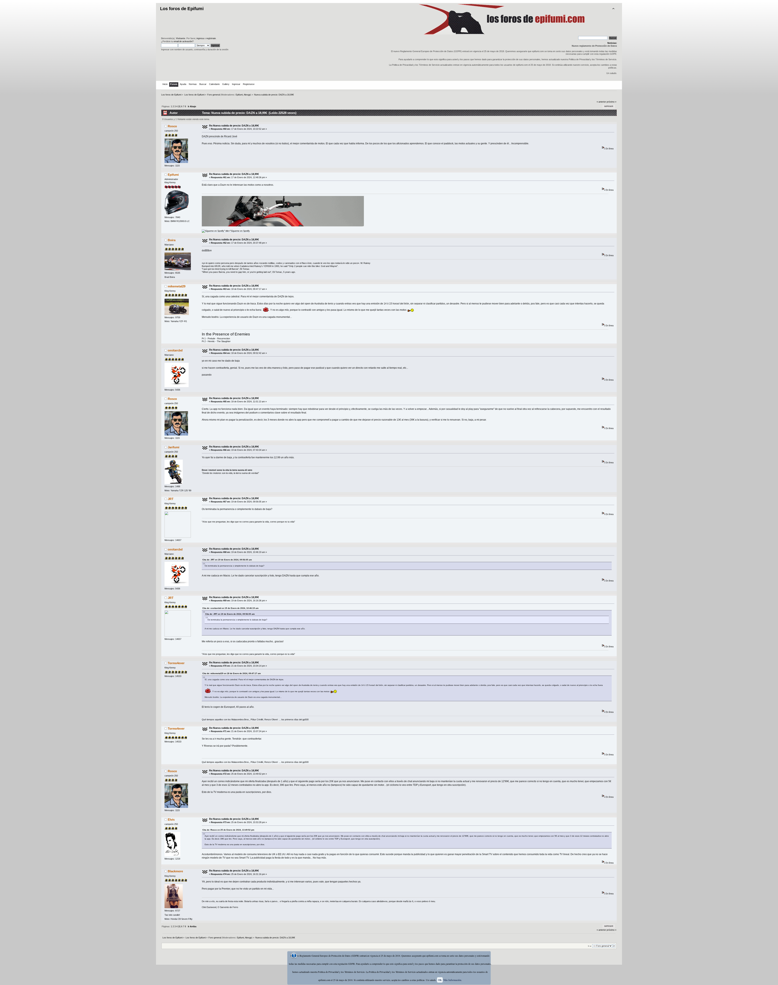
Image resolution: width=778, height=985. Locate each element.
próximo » (611, 102)
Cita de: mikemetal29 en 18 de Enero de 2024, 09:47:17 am (231, 673)
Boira (171, 240)
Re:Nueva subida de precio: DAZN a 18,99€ (234, 125)
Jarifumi (173, 447)
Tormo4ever (176, 663)
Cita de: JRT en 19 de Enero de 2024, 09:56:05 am (227, 560)
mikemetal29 (176, 286)
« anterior (601, 102)
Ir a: (590, 946)
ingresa (200, 38)
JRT (170, 499)
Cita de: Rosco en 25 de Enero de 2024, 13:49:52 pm (228, 830)
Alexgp (247, 94)
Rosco (172, 126)
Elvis (171, 819)
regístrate (211, 38)
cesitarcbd (175, 350)
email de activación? (183, 41)
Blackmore (175, 871)
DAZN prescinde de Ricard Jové (219, 136)
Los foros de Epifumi (182, 8)
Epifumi (239, 94)
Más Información (452, 980)
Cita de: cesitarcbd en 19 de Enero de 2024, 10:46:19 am (230, 608)
